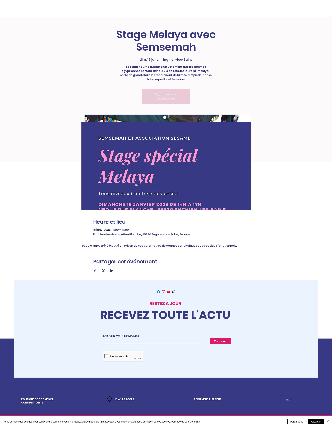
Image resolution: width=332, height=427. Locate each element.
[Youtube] (168, 292)
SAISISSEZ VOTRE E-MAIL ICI (121, 335)
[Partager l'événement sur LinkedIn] (111, 270)
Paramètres (296, 421)
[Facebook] (158, 292)
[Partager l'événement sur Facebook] (94, 270)
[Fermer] (328, 421)
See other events (166, 98)
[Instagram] (163, 292)
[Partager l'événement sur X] (103, 270)
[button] (124, 399)
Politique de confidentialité (185, 421)
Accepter (316, 421)
